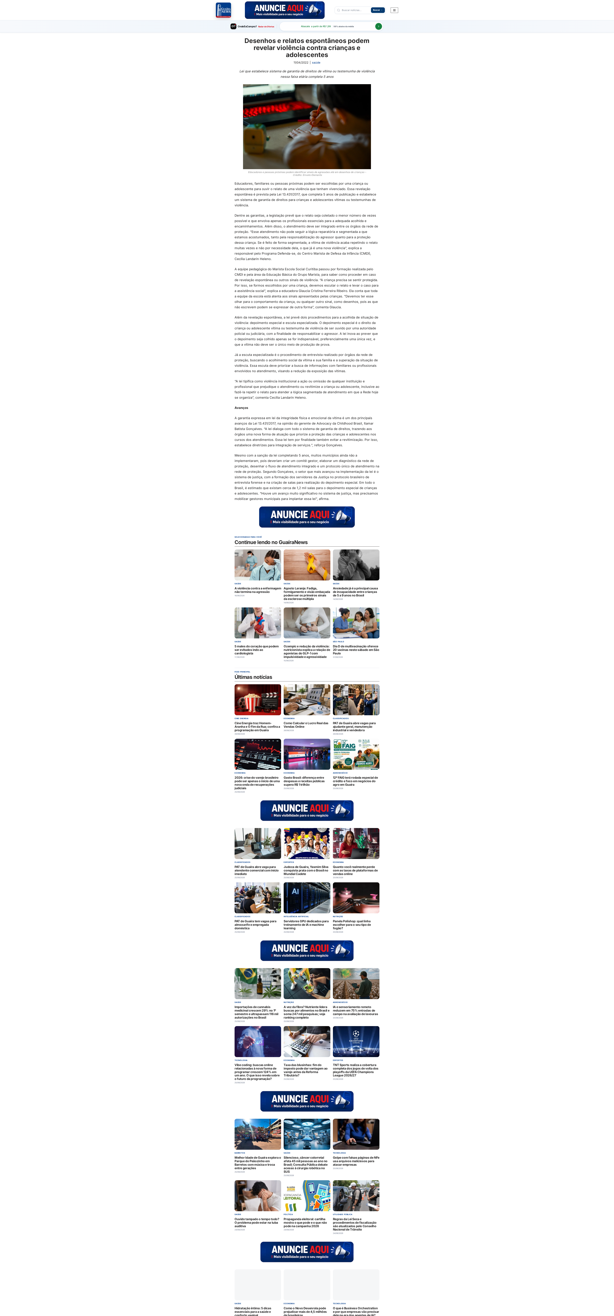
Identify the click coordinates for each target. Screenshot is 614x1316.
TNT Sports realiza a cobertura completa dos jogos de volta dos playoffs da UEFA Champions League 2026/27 (355, 1070)
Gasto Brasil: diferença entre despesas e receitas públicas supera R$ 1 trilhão (304, 781)
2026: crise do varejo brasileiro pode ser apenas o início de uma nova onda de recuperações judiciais (257, 783)
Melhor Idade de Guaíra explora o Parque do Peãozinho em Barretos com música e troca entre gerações (258, 1163)
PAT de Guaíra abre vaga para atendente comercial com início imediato (257, 870)
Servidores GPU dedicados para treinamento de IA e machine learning (306, 925)
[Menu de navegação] (394, 10)
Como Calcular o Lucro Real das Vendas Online (306, 725)
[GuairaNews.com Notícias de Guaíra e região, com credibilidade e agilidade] (223, 10)
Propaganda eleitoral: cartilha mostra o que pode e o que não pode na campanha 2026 (305, 1222)
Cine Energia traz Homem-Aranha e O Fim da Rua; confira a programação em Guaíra (257, 726)
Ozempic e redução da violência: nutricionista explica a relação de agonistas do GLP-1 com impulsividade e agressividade (307, 652)
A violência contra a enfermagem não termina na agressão (258, 590)
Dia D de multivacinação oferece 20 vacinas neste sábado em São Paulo (356, 650)
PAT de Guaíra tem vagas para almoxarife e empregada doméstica (255, 925)
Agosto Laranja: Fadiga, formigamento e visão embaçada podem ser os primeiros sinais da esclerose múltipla (307, 594)
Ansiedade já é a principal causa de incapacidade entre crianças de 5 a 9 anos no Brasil (355, 592)
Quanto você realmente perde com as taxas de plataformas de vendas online (355, 870)
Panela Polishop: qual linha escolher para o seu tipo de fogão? (352, 925)
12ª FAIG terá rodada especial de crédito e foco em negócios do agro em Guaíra (355, 781)
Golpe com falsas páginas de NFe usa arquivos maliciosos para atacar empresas (356, 1161)
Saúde (316, 62)
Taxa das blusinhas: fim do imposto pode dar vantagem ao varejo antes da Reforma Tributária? (305, 1070)
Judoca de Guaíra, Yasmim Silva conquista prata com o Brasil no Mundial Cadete (306, 870)
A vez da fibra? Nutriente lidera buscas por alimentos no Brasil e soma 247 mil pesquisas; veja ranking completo (306, 1012)
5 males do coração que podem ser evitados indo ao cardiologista (257, 650)
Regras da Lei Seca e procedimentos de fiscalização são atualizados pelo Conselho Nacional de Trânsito (355, 1224)
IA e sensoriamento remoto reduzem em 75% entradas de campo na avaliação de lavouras (355, 1010)
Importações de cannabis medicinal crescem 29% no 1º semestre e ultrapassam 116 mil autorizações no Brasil (256, 1012)
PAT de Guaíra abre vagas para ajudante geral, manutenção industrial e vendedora (354, 726)
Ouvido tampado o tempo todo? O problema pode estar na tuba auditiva (257, 1222)
